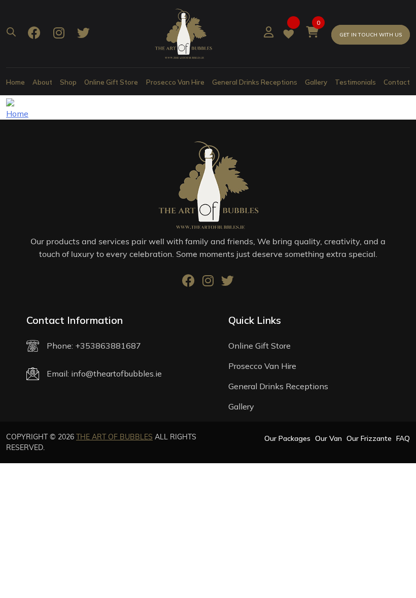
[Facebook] (34, 34)
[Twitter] (83, 34)
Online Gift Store (111, 82)
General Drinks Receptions (254, 82)
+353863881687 (108, 346)
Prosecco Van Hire (175, 82)
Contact (397, 82)
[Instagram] (58, 34)
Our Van (328, 438)
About (42, 82)
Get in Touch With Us (370, 34)
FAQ (403, 438)
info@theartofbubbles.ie (116, 373)
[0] (312, 33)
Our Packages (287, 438)
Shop (68, 82)
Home (15, 82)
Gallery (316, 82)
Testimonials (355, 82)
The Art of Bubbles (114, 436)
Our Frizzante (369, 438)
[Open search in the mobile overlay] (11, 30)
